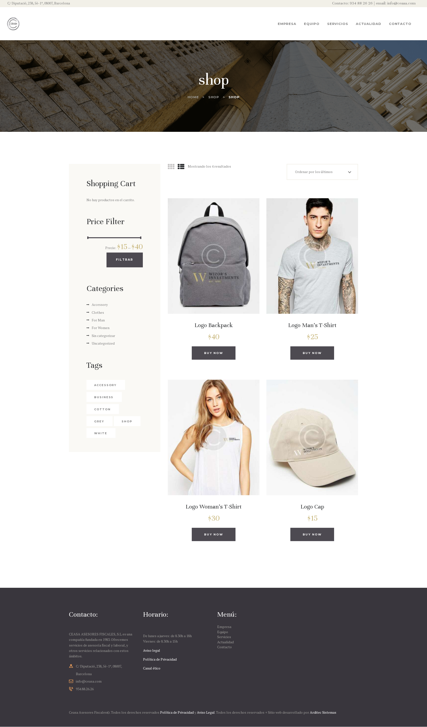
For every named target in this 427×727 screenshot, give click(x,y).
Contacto (224, 647)
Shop (213, 97)
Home (193, 97)
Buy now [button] (213, 353)
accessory (105, 385)
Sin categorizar (103, 335)
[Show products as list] (181, 166)
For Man (98, 320)
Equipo (222, 631)
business (103, 397)
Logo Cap (312, 506)
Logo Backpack (213, 325)
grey (99, 421)
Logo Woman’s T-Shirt (214, 506)
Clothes (98, 312)
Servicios (224, 636)
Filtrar (124, 259)
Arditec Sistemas (323, 712)
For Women (100, 327)
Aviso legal (151, 650)
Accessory (100, 304)
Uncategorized (103, 343)
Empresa (224, 626)
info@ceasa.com (89, 681)
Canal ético (151, 668)
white (100, 433)
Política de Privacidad (160, 659)
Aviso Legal (206, 712)
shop (127, 421)
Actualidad (225, 642)
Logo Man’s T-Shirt (312, 325)
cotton (102, 409)
